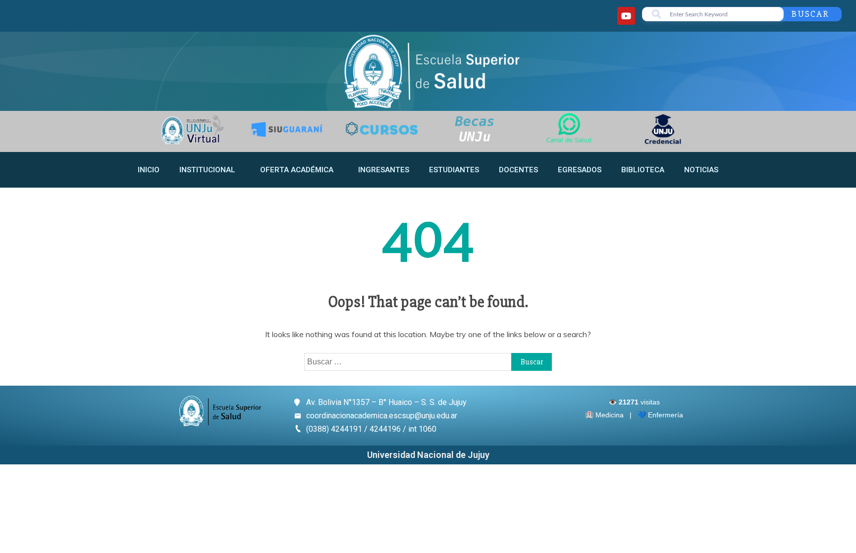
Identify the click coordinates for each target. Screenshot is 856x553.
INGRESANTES (383, 169)
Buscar (810, 13)
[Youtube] (626, 16)
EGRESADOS (579, 169)
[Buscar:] (428, 361)
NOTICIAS (701, 169)
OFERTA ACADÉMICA (296, 169)
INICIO (149, 169)
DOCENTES (518, 169)
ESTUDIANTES (454, 169)
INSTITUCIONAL (207, 169)
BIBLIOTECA (642, 169)
